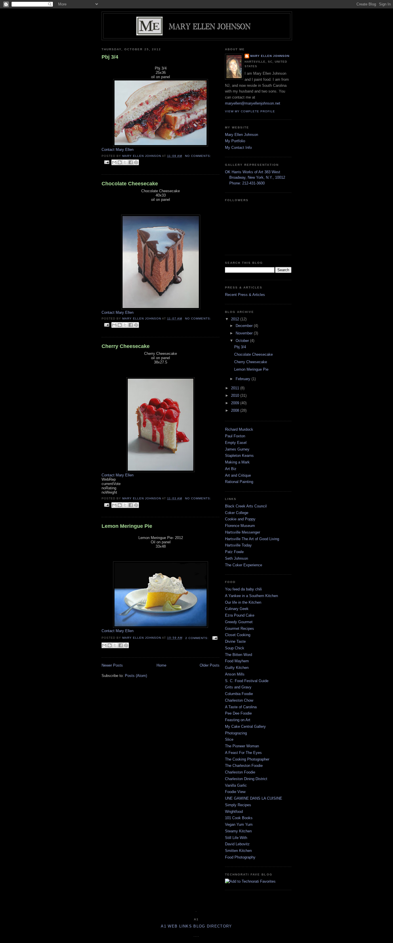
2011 (235, 388)
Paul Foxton (235, 436)
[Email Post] (107, 162)
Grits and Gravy (238, 687)
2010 (235, 395)
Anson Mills (235, 674)
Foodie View (235, 792)
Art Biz (230, 469)
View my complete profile (250, 111)
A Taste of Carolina (241, 707)
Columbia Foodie (239, 694)
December (245, 326)
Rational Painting (239, 482)
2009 (235, 403)
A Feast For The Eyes (243, 752)
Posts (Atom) (136, 675)
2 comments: (197, 638)
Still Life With (236, 838)
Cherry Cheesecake (126, 346)
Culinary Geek (237, 609)
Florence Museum (240, 526)
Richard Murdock (239, 429)
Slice (229, 739)
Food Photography (240, 857)
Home (161, 665)
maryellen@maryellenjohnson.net (252, 103)
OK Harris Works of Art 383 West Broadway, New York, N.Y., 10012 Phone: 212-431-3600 (255, 177)
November (245, 333)
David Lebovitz (237, 844)
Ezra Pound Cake (239, 615)
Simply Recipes (238, 805)
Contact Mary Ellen (117, 149)
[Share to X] (125, 162)
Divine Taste (235, 641)
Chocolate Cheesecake (130, 183)
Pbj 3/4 (110, 57)
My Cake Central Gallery (245, 726)
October (243, 340)
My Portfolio (235, 141)
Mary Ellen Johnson (269, 55)
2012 (235, 319)
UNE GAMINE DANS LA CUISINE (253, 798)
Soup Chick (234, 648)
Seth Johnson (236, 558)
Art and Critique (238, 475)
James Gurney (237, 449)
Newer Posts (112, 665)
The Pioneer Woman (242, 746)
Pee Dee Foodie (238, 713)
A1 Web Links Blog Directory (196, 926)
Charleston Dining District (246, 779)
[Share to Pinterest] (136, 162)
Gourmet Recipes (239, 628)
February (243, 379)
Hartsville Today (238, 545)
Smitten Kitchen (238, 850)
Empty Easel (236, 442)
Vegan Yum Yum (239, 824)
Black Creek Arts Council (246, 506)
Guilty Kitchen (237, 667)
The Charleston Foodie (244, 765)
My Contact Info (238, 147)
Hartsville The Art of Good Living (252, 539)
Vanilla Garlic (236, 785)
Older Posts (210, 665)
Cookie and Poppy (240, 519)
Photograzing (236, 733)
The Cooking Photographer (247, 759)
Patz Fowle (234, 552)
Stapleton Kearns (239, 455)
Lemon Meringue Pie (127, 526)
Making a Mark (237, 462)
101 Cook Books (239, 818)
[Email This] (114, 162)
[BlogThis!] (120, 162)
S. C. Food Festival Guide (246, 681)
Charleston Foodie (240, 772)
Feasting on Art (237, 720)
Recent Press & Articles (245, 294)
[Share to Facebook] (130, 162)
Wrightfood (234, 811)
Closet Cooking (237, 635)
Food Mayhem (237, 661)
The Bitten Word (238, 655)
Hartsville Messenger (242, 532)
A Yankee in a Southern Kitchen (251, 596)
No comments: (198, 155)
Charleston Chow (239, 700)
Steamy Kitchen (238, 831)
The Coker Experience (243, 565)
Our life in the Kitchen (243, 602)
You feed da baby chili (243, 589)
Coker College (236, 513)
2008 (235, 410)
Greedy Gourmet (239, 622)
